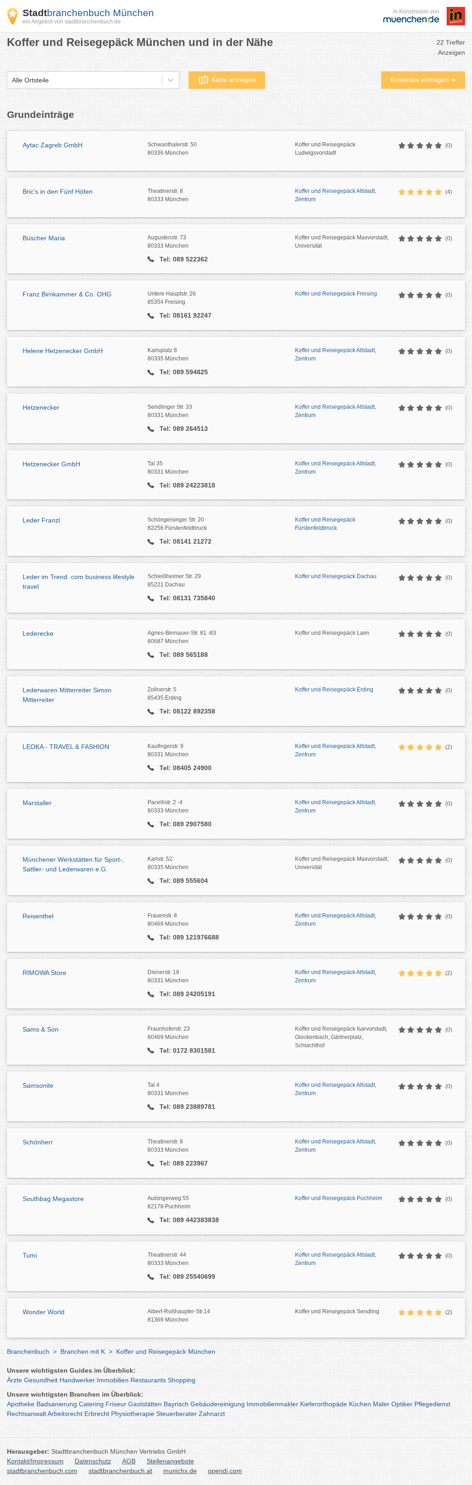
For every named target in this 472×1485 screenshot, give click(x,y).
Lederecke (38, 633)
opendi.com (225, 1470)
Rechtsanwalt (26, 1413)
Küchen (360, 1404)
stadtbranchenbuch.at (120, 1470)
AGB (129, 1461)
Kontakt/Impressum (35, 1461)
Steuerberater (176, 1413)
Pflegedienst (432, 1404)
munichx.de (180, 1470)
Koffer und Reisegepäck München (165, 1351)
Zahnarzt (212, 1413)
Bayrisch (176, 1404)
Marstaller (37, 802)
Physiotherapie (132, 1413)
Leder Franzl (41, 520)
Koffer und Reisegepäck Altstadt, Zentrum (335, 195)
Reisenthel (38, 916)
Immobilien (113, 1380)
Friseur (116, 1404)
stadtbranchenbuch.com (42, 1470)
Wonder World (44, 1312)
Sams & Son (41, 1029)
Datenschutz (93, 1461)
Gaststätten (145, 1404)
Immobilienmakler (272, 1404)
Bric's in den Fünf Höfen (58, 191)
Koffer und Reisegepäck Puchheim (338, 1198)
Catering (91, 1404)
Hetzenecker (41, 407)
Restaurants (148, 1380)
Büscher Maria (44, 238)
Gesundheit (41, 1380)
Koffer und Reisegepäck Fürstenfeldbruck (325, 523)
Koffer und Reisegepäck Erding (334, 689)
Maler (381, 1404)
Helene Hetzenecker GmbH (63, 350)
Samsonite (38, 1085)
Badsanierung (56, 1404)
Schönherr (38, 1142)
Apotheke (21, 1404)
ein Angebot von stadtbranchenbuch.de (72, 21)
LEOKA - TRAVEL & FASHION (66, 746)
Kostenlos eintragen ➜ (423, 79)
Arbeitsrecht (65, 1413)
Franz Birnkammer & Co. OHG (67, 294)
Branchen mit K (82, 1351)
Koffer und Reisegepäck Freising (336, 293)
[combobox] (12, 80)
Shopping (181, 1380)
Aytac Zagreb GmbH (53, 145)
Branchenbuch (28, 1351)
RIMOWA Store (44, 972)
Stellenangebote (170, 1461)
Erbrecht (96, 1413)
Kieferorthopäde (323, 1404)
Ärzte (14, 1380)
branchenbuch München (88, 12)
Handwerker (77, 1380)
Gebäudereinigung (217, 1404)
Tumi (30, 1255)
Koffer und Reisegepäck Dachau (336, 576)
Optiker (402, 1404)
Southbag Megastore (53, 1198)
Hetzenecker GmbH (51, 464)
